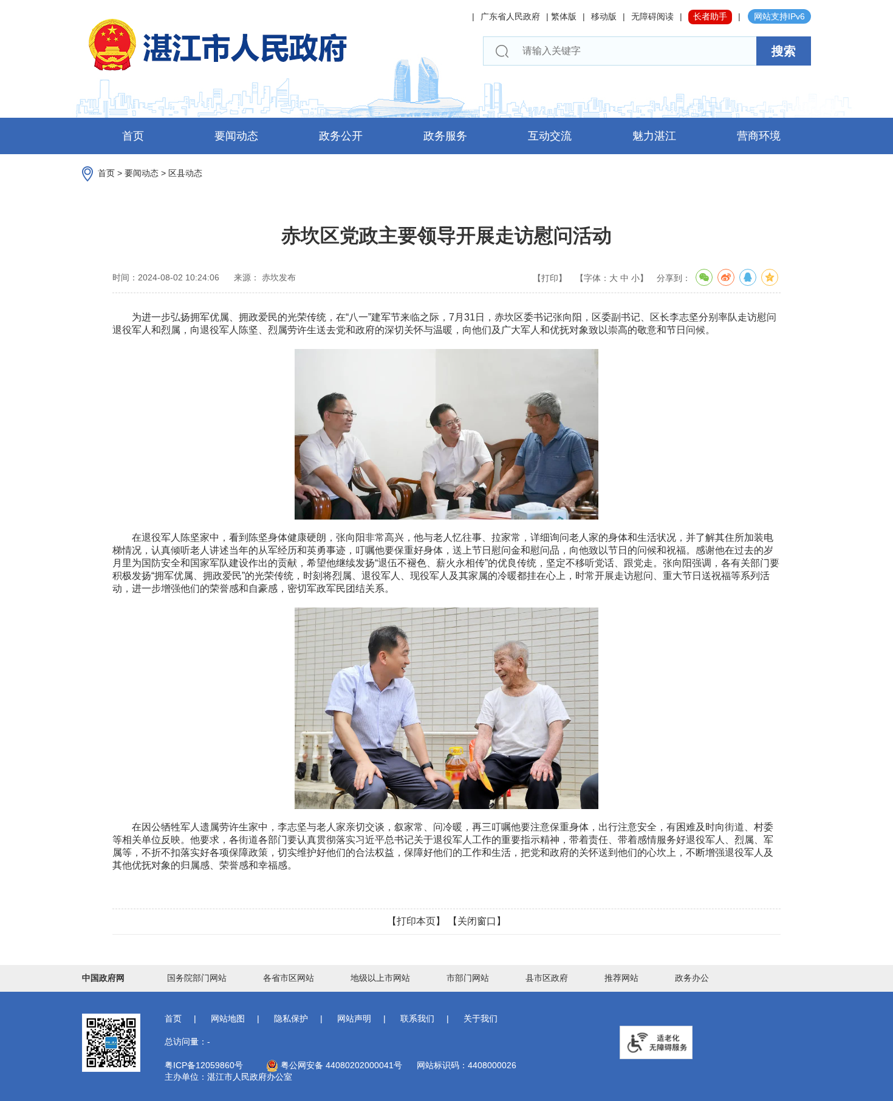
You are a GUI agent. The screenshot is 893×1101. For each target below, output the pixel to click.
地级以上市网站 (380, 978)
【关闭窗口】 (477, 921)
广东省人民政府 (510, 16)
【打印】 (550, 278)
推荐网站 (621, 978)
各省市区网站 (288, 978)
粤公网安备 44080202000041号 (340, 1065)
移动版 (604, 16)
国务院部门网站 (197, 978)
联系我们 (417, 1018)
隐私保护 (291, 1018)
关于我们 (481, 1018)
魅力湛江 (654, 136)
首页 (133, 136)
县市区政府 (546, 978)
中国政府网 (103, 978)
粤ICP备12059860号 (204, 1065)
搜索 (784, 51)
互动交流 (550, 136)
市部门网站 (467, 978)
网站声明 (354, 1018)
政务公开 (341, 136)
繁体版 (564, 16)
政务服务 (445, 136)
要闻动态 (236, 136)
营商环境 (759, 136)
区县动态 (185, 173)
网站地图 (228, 1018)
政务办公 (692, 978)
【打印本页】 (416, 921)
